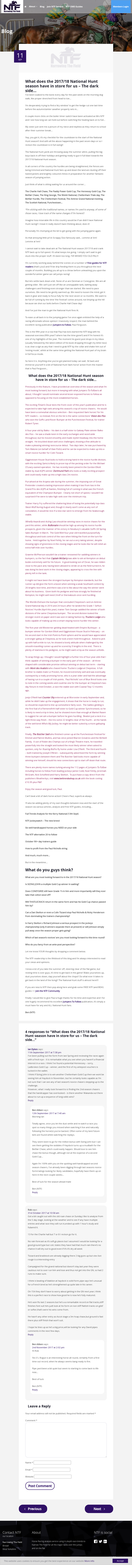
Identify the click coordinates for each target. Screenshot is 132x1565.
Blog (42, 6)
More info (89, 1560)
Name (29, 1462)
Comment (31, 1420)
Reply (31, 1100)
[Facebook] (95, 1541)
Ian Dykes (33, 1049)
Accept (120, 1560)
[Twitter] (100, 1541)
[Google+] (105, 1541)
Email (28, 1469)
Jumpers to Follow (62, 324)
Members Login (121, 6)
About (32, 6)
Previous (34, 1508)
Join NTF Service (55, 6)
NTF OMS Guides (74, 6)
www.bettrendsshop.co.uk (67, 778)
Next (97, 1508)
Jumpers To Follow (72, 1001)
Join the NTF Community (47, 990)
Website (29, 1476)
